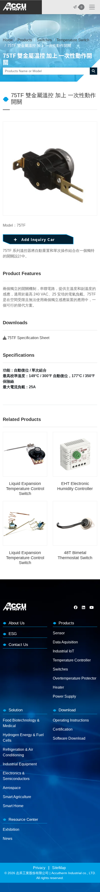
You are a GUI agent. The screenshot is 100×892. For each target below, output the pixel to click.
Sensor (59, 633)
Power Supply (64, 696)
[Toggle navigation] (92, 7)
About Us (17, 623)
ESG (13, 634)
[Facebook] (76, 608)
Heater (58, 687)
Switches (44, 40)
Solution (16, 710)
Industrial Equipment (20, 764)
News (7, 839)
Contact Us (18, 644)
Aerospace (12, 788)
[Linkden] (83, 608)
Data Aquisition (65, 642)
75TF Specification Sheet (28, 338)
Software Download (69, 738)
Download (67, 710)
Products (24, 40)
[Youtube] (92, 608)
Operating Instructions (71, 720)
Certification (63, 729)
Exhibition (11, 829)
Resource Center (23, 819)
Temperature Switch (73, 40)
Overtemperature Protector (74, 678)
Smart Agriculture (17, 797)
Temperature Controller (72, 660)
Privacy (39, 868)
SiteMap (59, 868)
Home (8, 40)
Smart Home (13, 806)
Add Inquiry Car (38, 239)
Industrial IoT (63, 651)
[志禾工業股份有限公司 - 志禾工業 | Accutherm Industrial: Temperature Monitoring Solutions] (14, 7)
